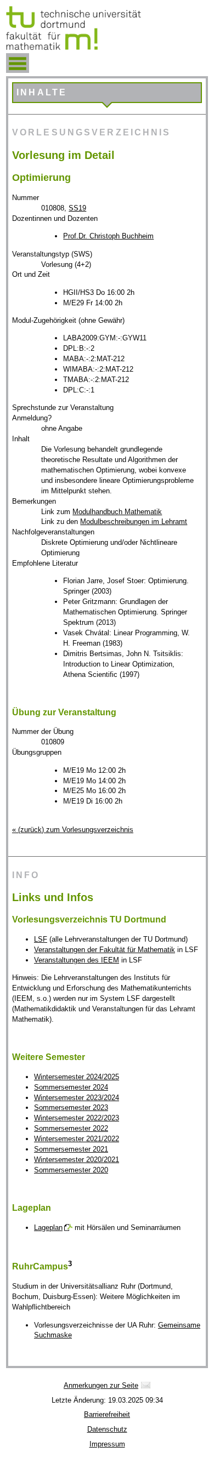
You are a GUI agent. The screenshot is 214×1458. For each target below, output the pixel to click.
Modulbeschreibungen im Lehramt (133, 521)
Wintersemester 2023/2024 (76, 1098)
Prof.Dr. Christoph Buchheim (108, 236)
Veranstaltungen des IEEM (76, 960)
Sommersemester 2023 (71, 1107)
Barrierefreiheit (107, 1414)
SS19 (77, 208)
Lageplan (48, 1227)
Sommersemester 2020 (71, 1170)
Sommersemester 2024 (71, 1087)
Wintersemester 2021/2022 (76, 1139)
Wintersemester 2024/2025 (76, 1077)
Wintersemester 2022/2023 (76, 1118)
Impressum (107, 1444)
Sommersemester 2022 (71, 1128)
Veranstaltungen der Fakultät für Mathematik (104, 950)
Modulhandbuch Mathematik (117, 512)
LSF (40, 939)
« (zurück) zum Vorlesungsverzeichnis (72, 829)
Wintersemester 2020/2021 (76, 1159)
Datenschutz (107, 1429)
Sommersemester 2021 (71, 1149)
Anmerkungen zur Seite (101, 1385)
